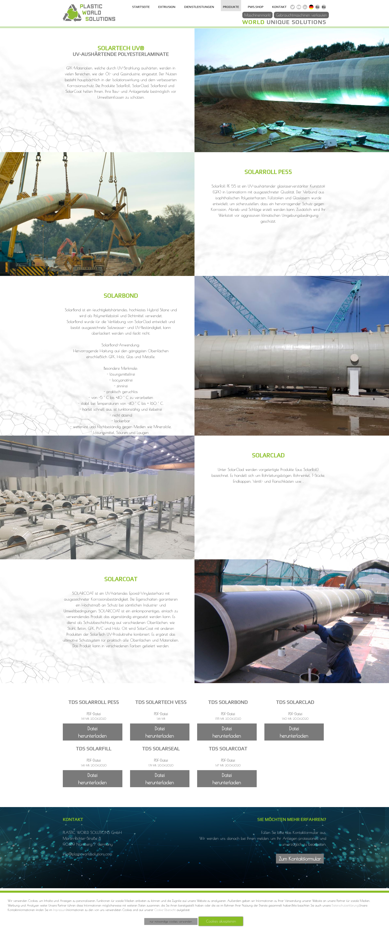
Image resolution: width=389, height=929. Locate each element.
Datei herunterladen (92, 732)
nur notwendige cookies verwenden (171, 921)
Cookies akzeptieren (221, 921)
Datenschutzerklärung (345, 905)
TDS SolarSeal (161, 748)
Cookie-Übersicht (165, 910)
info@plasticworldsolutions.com (87, 854)
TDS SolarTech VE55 (161, 702)
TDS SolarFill (93, 748)
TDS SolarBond (228, 702)
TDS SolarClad (295, 702)
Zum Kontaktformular (300, 858)
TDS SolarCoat (228, 748)
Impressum (59, 910)
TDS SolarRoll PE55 (93, 702)
